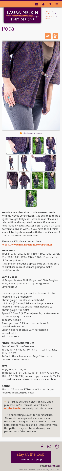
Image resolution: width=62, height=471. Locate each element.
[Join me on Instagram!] (49, 447)
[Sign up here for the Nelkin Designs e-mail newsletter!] (36, 4)
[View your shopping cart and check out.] (55, 38)
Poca (47, 18)
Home (48, 11)
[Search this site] (50, 4)
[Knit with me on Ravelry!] (56, 447)
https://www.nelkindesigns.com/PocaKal (27, 244)
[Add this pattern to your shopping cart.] (47, 38)
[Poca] (31, 128)
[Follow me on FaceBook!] (42, 447)
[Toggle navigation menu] (57, 4)
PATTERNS (49, 13)
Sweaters (50, 16)
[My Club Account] (43, 4)
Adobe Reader (13, 408)
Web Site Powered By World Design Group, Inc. (39, 469)
